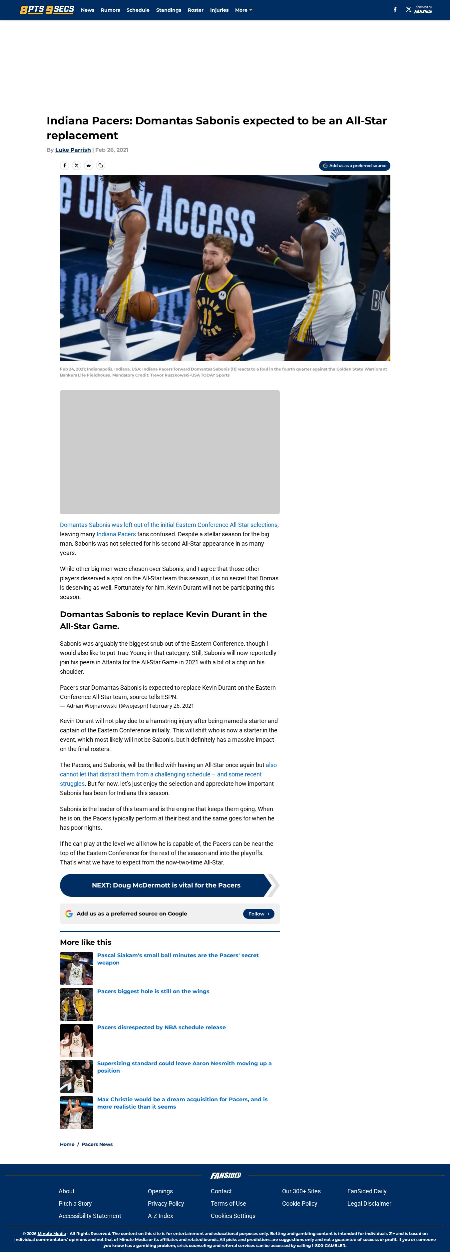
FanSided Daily (367, 1191)
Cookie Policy (299, 1203)
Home (67, 1144)
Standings (168, 10)
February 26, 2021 (172, 705)
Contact (221, 1191)
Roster (196, 10)
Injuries (219, 10)
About (67, 1191)
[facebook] (395, 9)
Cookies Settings (233, 1215)
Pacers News (97, 1144)
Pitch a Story (75, 1203)
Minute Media (52, 1233)
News (87, 10)
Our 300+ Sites (301, 1191)
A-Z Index (160, 1215)
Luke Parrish (73, 150)
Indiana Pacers (116, 534)
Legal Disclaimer (369, 1203)
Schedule (138, 10)
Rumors (110, 10)
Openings (160, 1191)
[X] (408, 9)
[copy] (100, 165)
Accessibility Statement (90, 1215)
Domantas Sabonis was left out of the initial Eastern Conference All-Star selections (168, 524)
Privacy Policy (166, 1203)
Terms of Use (228, 1203)
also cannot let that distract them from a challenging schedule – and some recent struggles (168, 774)
